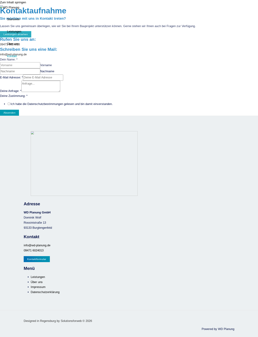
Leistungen (14, 31)
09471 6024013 (34, 250)
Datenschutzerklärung (45, 292)
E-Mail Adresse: (11, 77)
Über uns (13, 44)
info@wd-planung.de (37, 245)
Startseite (13, 19)
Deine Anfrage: (10, 91)
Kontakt (12, 56)
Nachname (47, 71)
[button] (37, 259)
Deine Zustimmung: (14, 96)
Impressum (38, 287)
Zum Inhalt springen (13, 2)
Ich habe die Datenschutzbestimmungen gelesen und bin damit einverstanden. (62, 104)
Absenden (9, 112)
